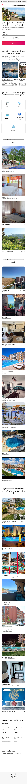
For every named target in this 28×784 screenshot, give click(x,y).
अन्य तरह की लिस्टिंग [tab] (5, 723)
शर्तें (15, 777)
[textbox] (7, 39)
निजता (12, 777)
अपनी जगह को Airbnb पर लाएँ (18, 5)
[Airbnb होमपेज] (3, 5)
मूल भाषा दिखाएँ (23, 1)
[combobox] (13, 34)
